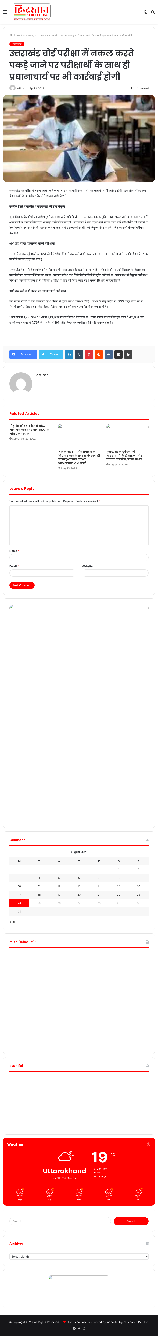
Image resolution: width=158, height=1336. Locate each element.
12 (59, 886)
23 (138, 894)
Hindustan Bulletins (79, 1322)
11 (39, 886)
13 (79, 886)
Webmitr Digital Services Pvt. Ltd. (128, 1322)
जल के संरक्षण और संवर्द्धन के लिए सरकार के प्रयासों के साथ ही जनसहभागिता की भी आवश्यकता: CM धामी (79, 457)
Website (87, 566)
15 (118, 886)
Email (14, 566)
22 (118, 894)
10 (19, 886)
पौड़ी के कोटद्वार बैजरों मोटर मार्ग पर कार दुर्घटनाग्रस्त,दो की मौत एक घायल (29, 430)
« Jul (12, 921)
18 (39, 894)
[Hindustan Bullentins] (31, 12)
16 (138, 886)
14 (99, 886)
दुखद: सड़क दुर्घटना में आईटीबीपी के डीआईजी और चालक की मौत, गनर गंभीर (124, 455)
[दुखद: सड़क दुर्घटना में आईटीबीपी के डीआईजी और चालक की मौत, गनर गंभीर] (127, 436)
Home (16, 35)
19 (59, 894)
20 (79, 894)
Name (14, 551)
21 (99, 894)
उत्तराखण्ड (28, 35)
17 (19, 894)
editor (20, 88)
